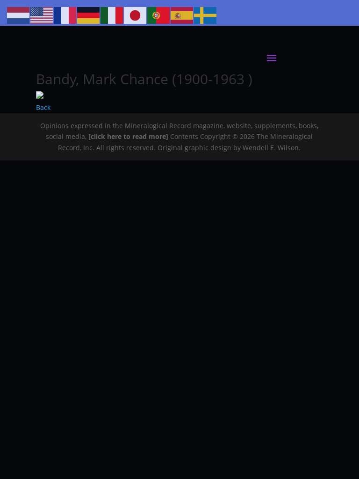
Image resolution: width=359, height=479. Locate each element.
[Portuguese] (159, 14)
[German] (89, 14)
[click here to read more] (129, 136)
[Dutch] (18, 14)
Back (43, 107)
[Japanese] (135, 14)
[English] (42, 14)
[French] (65, 14)
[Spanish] (182, 14)
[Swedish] (205, 14)
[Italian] (112, 14)
